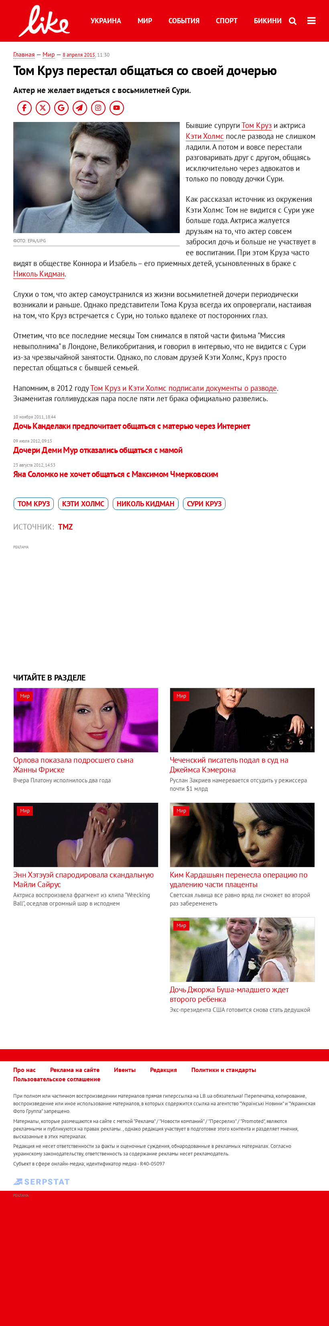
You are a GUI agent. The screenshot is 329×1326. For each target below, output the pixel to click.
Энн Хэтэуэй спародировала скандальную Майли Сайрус (83, 879)
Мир (145, 20)
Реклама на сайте (75, 1070)
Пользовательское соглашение (56, 1079)
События (184, 20)
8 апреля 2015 (79, 54)
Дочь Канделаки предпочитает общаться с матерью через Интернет (131, 425)
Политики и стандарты (223, 1070)
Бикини (268, 20)
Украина (106, 20)
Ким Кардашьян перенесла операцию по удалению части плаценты (239, 879)
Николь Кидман (39, 273)
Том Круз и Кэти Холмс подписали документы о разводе (183, 388)
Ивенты (125, 1070)
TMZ (65, 527)
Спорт (227, 20)
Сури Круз (204, 503)
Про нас (24, 1070)
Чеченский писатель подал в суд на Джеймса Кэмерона (229, 765)
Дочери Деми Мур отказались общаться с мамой (97, 450)
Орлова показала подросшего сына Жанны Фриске (73, 765)
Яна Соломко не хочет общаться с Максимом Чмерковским (115, 474)
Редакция (163, 1070)
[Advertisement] (164, 608)
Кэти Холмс (205, 136)
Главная (24, 54)
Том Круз (257, 125)
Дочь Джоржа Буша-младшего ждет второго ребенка (229, 994)
